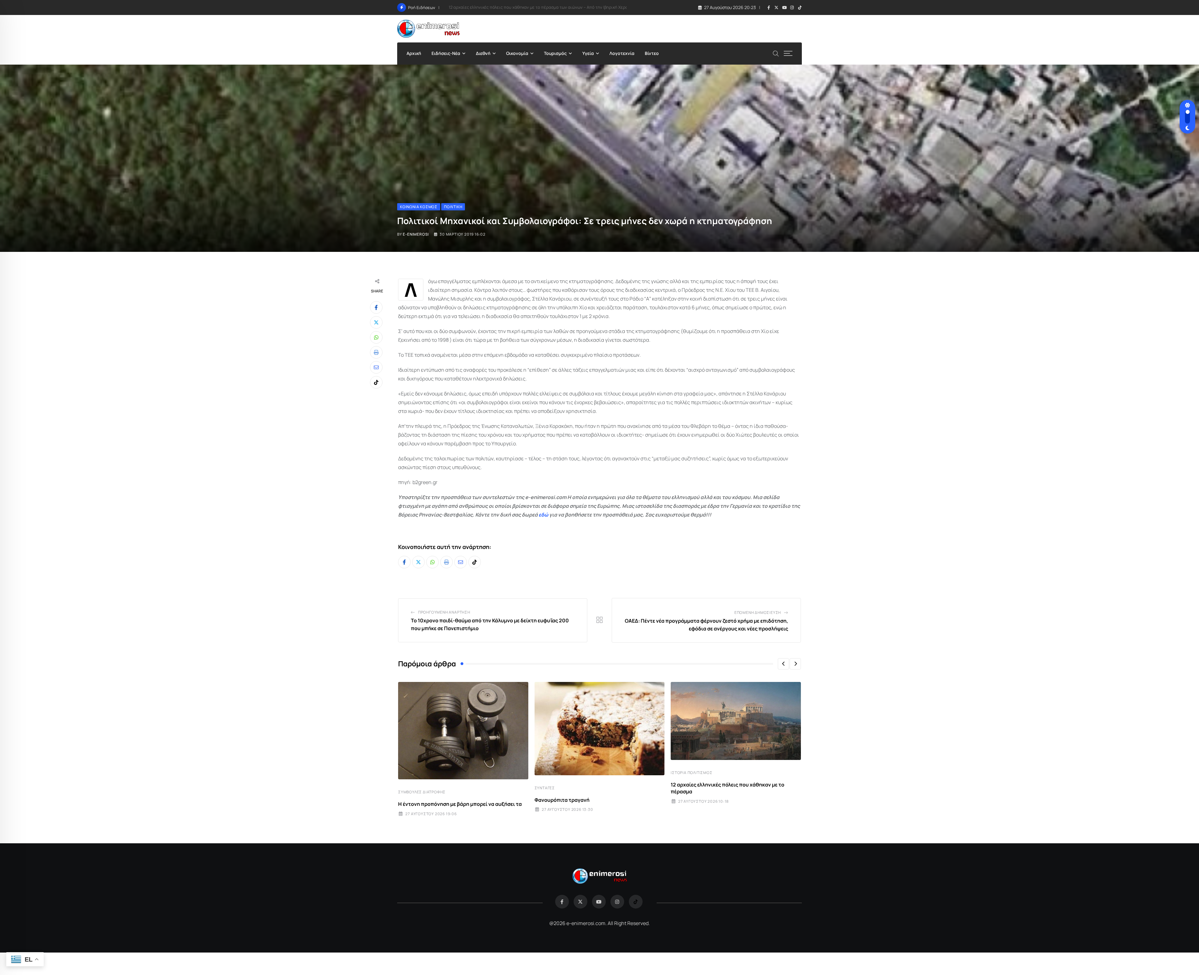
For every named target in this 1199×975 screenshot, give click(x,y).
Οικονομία (517, 53)
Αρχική (414, 53)
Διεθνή (483, 53)
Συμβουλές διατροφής (422, 792)
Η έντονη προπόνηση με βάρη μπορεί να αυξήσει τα (460, 804)
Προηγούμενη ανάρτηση (444, 612)
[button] (783, 663)
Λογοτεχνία (621, 53)
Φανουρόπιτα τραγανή (562, 799)
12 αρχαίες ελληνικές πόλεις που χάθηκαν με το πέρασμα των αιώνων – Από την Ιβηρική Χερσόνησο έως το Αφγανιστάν (563, 7)
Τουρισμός (555, 53)
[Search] (776, 53)
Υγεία (588, 53)
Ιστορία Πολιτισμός (691, 772)
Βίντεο (652, 53)
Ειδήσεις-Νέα (446, 53)
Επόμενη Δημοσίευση (757, 612)
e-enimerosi (416, 234)
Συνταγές (545, 788)
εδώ (543, 514)
